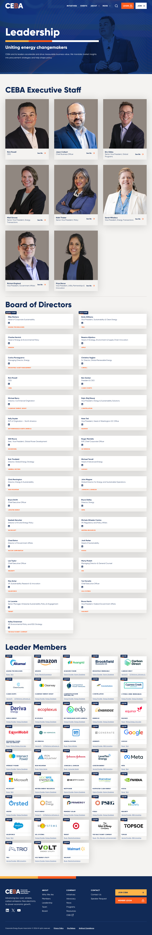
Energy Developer (79, 674)
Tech (12, 674)
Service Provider (125, 674)
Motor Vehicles (72, 746)
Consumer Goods (73, 769)
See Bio (41, 153)
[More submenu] (109, 5)
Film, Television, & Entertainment (106, 838)
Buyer (8, 674)
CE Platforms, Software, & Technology (138, 674)
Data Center (43, 769)
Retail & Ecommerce (45, 674)
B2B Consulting (107, 746)
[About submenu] (98, 5)
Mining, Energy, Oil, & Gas (133, 722)
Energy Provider (68, 674)
